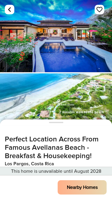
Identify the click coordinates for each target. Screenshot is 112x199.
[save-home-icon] (99, 9)
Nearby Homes (82, 187)
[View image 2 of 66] (56, 109)
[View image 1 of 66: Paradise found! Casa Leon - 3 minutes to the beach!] (56, 36)
